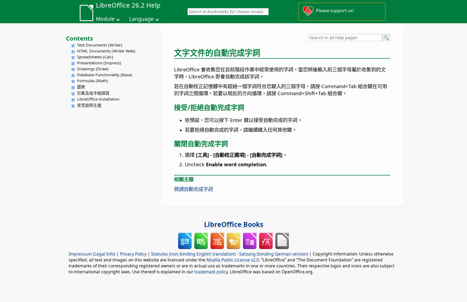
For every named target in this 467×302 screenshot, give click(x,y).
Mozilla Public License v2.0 (232, 260)
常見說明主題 (89, 105)
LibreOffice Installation (98, 99)
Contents (79, 38)
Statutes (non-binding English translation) (193, 254)
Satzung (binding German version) (273, 254)
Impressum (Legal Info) (92, 254)
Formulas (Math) (92, 80)
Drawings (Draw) (93, 68)
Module (105, 18)
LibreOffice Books (233, 224)
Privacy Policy (133, 254)
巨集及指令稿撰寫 (93, 93)
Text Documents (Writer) (99, 45)
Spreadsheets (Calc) (95, 56)
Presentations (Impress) (99, 62)
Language (141, 18)
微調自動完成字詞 (193, 188)
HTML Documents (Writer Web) (106, 51)
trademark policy (211, 272)
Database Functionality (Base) (104, 74)
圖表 (81, 86)
